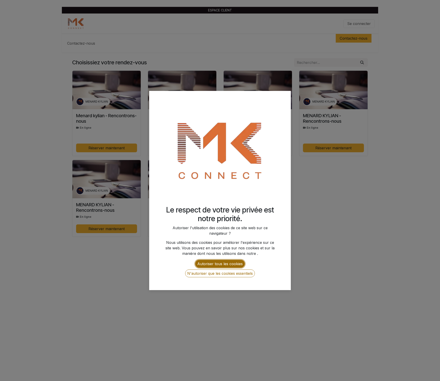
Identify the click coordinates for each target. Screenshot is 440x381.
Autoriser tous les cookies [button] (220, 263)
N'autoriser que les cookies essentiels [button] (220, 273)
